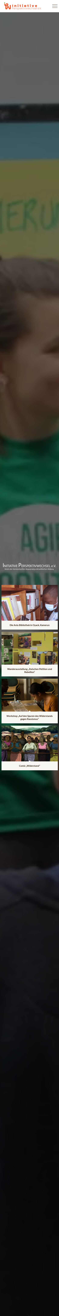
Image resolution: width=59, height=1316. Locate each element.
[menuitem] (53, 6)
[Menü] (53, 6)
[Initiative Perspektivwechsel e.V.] (24, 6)
